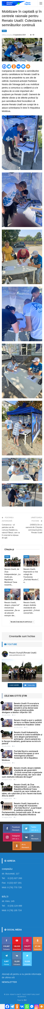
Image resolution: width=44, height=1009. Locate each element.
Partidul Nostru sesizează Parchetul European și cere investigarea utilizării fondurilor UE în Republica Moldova (20, 755)
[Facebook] (4, 66)
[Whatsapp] (26, 1006)
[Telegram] (9, 66)
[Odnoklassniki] (14, 66)
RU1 (25, 1000)
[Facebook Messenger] (23, 66)
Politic (4, 31)
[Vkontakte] (18, 66)
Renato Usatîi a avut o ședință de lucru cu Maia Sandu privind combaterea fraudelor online (28, 722)
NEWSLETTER (9, 982)
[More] (28, 66)
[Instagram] (36, 1006)
